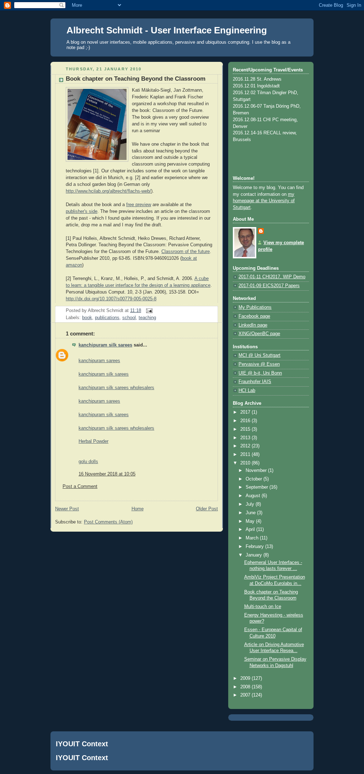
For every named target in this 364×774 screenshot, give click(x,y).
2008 (246, 686)
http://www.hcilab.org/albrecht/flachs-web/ (108, 191)
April (251, 529)
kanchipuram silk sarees (105, 345)
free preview (138, 204)
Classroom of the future (185, 251)
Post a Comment (80, 486)
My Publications (255, 307)
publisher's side (81, 211)
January (254, 555)
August (254, 495)
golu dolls (88, 461)
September (257, 487)
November (257, 470)
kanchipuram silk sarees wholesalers (116, 387)
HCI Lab (247, 390)
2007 (246, 695)
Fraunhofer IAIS (255, 381)
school (129, 317)
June (251, 512)
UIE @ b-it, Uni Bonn (260, 373)
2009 (246, 678)
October (254, 479)
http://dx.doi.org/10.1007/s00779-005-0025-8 (111, 298)
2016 (246, 420)
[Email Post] (148, 310)
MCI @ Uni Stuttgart (259, 355)
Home (138, 508)
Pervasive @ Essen (259, 364)
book (87, 317)
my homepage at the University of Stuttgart (264, 201)
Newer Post (67, 508)
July (251, 504)
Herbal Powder (93, 441)
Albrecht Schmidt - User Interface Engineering (166, 30)
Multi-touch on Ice (262, 606)
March (253, 538)
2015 (246, 429)
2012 (246, 446)
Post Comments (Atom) (108, 522)
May (251, 521)
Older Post (207, 508)
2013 (246, 437)
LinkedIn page (253, 325)
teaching (147, 317)
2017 (246, 412)
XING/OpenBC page (259, 333)
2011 (246, 454)
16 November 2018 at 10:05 (107, 474)
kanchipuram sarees (99, 360)
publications (107, 317)
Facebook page (254, 316)
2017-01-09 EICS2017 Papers (269, 285)
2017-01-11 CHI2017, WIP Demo (272, 276)
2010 (246, 463)
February (255, 546)
